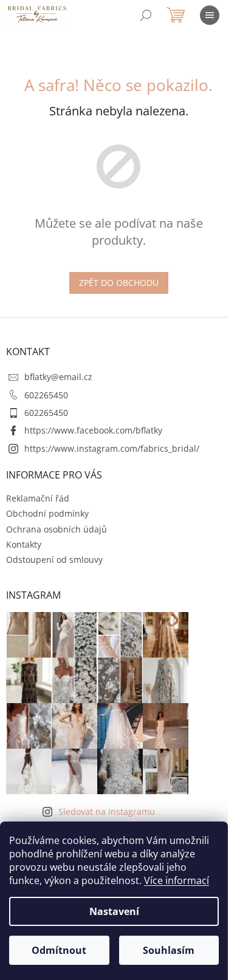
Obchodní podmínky (47, 513)
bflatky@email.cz (58, 377)
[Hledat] (146, 15)
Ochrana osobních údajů (56, 529)
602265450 (46, 395)
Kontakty (23, 544)
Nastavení (114, 911)
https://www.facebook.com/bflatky (93, 430)
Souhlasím (168, 950)
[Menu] (209, 15)
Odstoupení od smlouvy (54, 559)
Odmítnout (59, 950)
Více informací (176, 880)
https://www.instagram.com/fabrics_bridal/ (111, 448)
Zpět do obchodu (119, 282)
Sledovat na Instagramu (106, 811)
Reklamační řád (37, 498)
